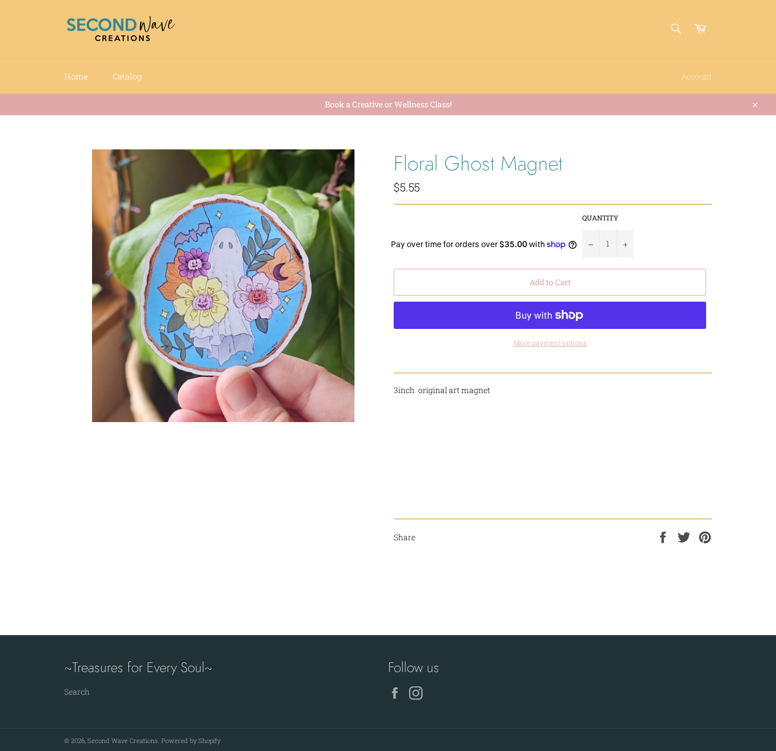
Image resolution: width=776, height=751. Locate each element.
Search (77, 691)
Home (76, 76)
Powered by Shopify (190, 740)
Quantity (600, 217)
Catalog (126, 76)
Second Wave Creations (122, 740)
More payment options (550, 342)
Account (696, 76)
